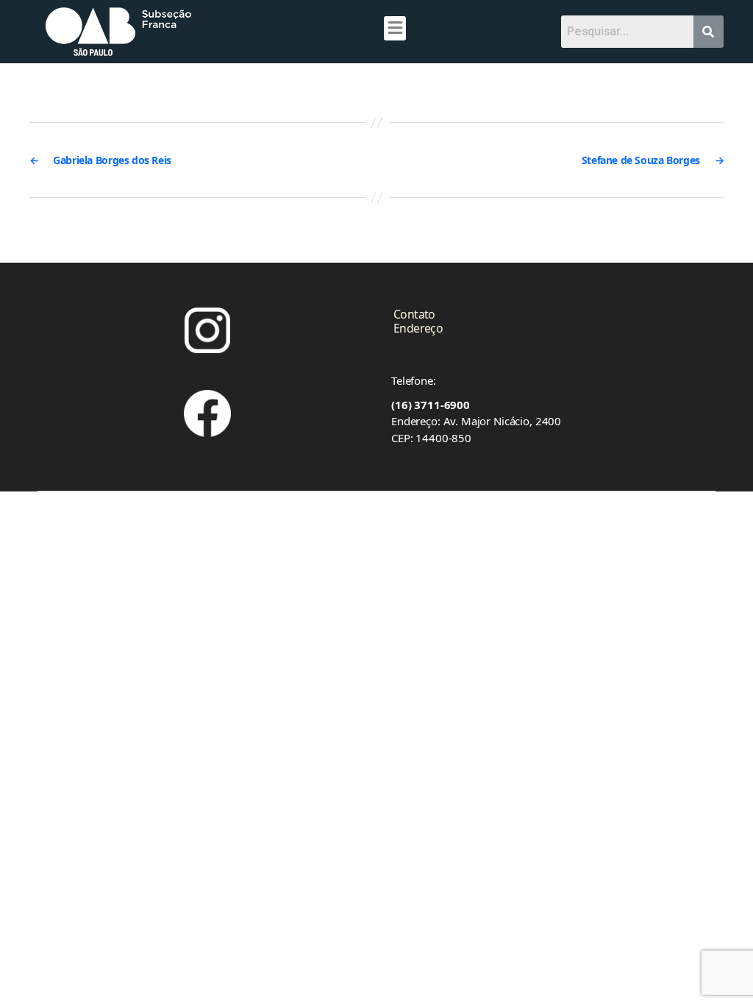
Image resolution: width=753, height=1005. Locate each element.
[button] (395, 28)
